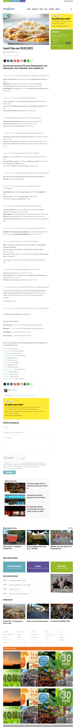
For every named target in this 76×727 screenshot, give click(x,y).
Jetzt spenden (8, 371)
